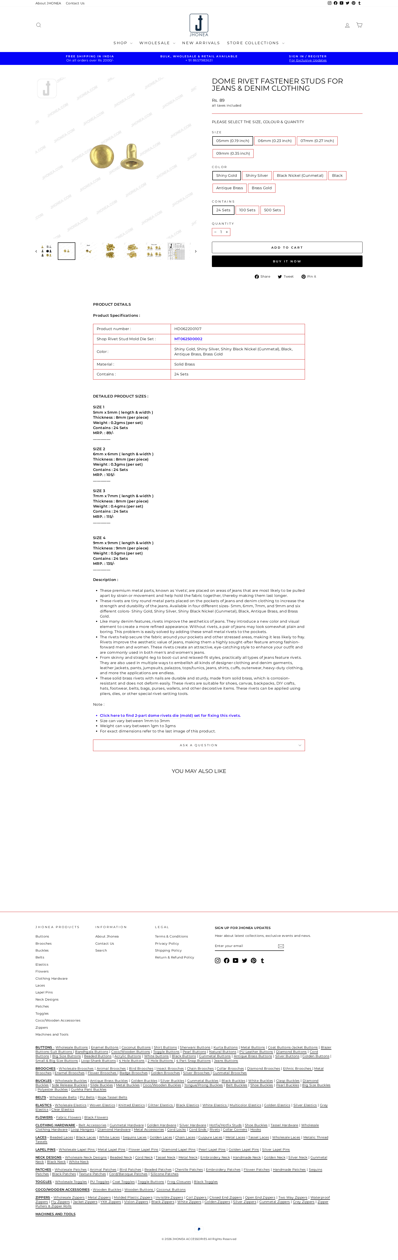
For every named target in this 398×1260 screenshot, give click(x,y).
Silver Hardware (192, 1125)
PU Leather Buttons (256, 1052)
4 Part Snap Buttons (193, 1061)
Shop (121, 43)
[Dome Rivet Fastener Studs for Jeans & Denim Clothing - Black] (77, 884)
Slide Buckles (101, 1085)
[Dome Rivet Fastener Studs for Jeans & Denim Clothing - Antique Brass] (84, 884)
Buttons (42, 936)
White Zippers (189, 1202)
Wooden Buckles (107, 1189)
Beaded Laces (61, 1137)
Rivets (215, 1129)
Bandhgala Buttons (91, 1052)
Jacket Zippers (85, 1202)
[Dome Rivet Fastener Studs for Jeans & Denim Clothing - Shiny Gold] (59, 884)
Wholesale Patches (71, 1169)
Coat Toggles (123, 1182)
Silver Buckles (172, 1081)
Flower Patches (257, 1169)
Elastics (41, 964)
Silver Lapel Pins (276, 1149)
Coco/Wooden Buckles (162, 1085)
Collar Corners (235, 1129)
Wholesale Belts (63, 1097)
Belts (39, 957)
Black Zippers (162, 1202)
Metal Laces (235, 1137)
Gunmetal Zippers (274, 1202)
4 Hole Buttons (132, 1061)
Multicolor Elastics (245, 1105)
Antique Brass (229, 188)
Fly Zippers (60, 1202)
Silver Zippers (244, 1202)
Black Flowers (96, 1117)
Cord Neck (144, 1157)
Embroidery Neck (215, 1157)
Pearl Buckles (287, 1085)
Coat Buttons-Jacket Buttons (293, 1047)
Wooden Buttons (139, 1189)
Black (337, 175)
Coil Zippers (196, 1197)
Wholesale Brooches (76, 1068)
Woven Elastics (102, 1105)
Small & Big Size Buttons (56, 1061)
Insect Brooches (170, 1068)
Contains (223, 201)
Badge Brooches (134, 1073)
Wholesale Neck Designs (86, 1157)
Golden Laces (161, 1137)
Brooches (43, 943)
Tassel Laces (258, 1137)
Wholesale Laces (286, 1137)
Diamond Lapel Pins (178, 1149)
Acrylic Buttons (127, 1056)
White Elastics (215, 1105)
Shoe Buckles (261, 1085)
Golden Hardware (161, 1125)
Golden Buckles (144, 1081)
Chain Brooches (200, 1068)
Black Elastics (187, 1105)
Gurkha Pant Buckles (89, 1089)
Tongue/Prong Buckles (203, 1085)
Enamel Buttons (105, 1047)
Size (217, 132)
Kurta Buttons (226, 1047)
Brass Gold (262, 188)
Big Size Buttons (66, 1056)
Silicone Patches (165, 1174)
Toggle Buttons (166, 1052)
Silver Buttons (287, 1056)
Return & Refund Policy (174, 957)
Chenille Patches (189, 1169)
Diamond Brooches (263, 1068)
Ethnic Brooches (297, 1068)
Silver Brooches (197, 1073)
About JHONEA (48, 3)
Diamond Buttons (291, 1052)
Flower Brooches (102, 1073)
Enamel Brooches (70, 1073)
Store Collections (254, 43)
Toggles (42, 1013)
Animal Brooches (111, 1068)
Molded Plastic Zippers (133, 1197)
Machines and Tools (51, 1034)
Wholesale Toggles (71, 1182)
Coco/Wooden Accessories (57, 1020)
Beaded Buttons (98, 1056)
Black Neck (56, 1162)
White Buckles (260, 1081)
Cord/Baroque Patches (128, 1174)
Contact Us (75, 3)
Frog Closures (179, 1182)
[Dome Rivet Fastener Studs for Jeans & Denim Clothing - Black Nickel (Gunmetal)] (71, 884)
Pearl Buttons (194, 1052)
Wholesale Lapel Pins (77, 1149)
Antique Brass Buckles (109, 1081)
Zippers (41, 1027)
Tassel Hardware (284, 1125)
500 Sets (272, 210)
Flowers (42, 971)
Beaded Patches (158, 1169)
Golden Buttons (315, 1056)
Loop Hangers (82, 1129)
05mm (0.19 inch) (232, 141)
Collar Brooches (230, 1068)
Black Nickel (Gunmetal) (300, 175)
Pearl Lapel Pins (212, 1149)
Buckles (42, 950)
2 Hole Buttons (161, 1061)
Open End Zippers (260, 1197)
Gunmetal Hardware (127, 1125)
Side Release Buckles (69, 1085)
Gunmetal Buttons (215, 1056)
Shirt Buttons (165, 1047)
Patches (42, 1006)
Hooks (255, 1129)
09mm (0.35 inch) (233, 153)
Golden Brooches (165, 1073)
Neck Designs (47, 999)
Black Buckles (233, 1081)
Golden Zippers (217, 1202)
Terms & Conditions (171, 936)
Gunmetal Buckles (202, 1081)
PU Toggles (99, 1182)
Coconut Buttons (136, 1047)
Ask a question (199, 745)
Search (101, 950)
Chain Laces (185, 1137)
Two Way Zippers (292, 1197)
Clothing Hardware (51, 978)
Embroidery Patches (223, 1169)
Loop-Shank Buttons (98, 1061)
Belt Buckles (236, 1085)
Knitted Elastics (131, 1105)
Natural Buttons (222, 1052)
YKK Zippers (110, 1202)
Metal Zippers (99, 1197)
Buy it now (287, 261)
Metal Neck (188, 1157)
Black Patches (64, 1174)
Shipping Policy (168, 950)
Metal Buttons (253, 1047)
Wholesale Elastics (70, 1105)
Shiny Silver (257, 175)
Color (219, 167)
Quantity (223, 223)
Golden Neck (274, 1157)
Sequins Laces (134, 1137)
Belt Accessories (92, 1125)
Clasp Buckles (288, 1081)
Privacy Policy (167, 943)
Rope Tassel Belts (112, 1097)
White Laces (109, 1137)
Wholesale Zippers (69, 1197)
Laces (40, 985)
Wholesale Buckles (71, 1081)
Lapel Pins (44, 992)
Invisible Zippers (169, 1197)
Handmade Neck (247, 1157)
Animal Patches (103, 1169)
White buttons (156, 1056)
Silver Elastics (305, 1105)
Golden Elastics (277, 1105)
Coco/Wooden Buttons (130, 1052)
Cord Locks (176, 1129)
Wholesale (155, 43)
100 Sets (247, 210)
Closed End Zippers (225, 1197)
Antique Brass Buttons (253, 1056)
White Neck (79, 1162)
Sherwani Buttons (195, 1047)
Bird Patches (130, 1169)
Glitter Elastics (161, 1105)
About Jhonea (107, 936)
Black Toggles (206, 1182)
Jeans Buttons (226, 1061)
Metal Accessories (149, 1129)
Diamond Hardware (114, 1129)
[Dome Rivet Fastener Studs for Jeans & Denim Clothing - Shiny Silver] (65, 884)
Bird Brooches (141, 1068)
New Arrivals (201, 43)
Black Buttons (184, 1056)
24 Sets (223, 210)
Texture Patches (92, 1174)
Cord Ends (198, 1129)
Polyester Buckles (53, 1089)
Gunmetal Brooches (230, 1073)
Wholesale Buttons (72, 1047)
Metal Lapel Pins (111, 1149)
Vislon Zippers (136, 1202)
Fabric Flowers (68, 1117)
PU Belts (87, 1097)
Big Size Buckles (316, 1085)
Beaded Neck (121, 1157)
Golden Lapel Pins (244, 1149)
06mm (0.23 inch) (275, 141)
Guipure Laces (210, 1137)
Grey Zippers (304, 1202)
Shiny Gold (226, 175)
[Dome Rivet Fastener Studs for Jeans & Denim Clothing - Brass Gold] (90, 884)
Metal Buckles (128, 1085)
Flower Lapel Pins (143, 1149)
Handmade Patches (289, 1169)
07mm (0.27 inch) (317, 141)
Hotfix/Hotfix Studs (225, 1125)
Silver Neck (297, 1157)
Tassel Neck (165, 1157)
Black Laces (86, 1137)
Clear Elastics (62, 1109)
